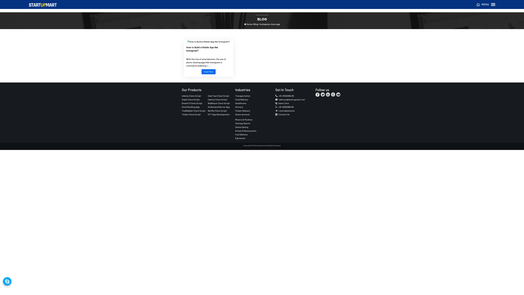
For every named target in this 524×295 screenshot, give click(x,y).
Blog (256, 24)
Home (249, 24)
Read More (208, 71)
